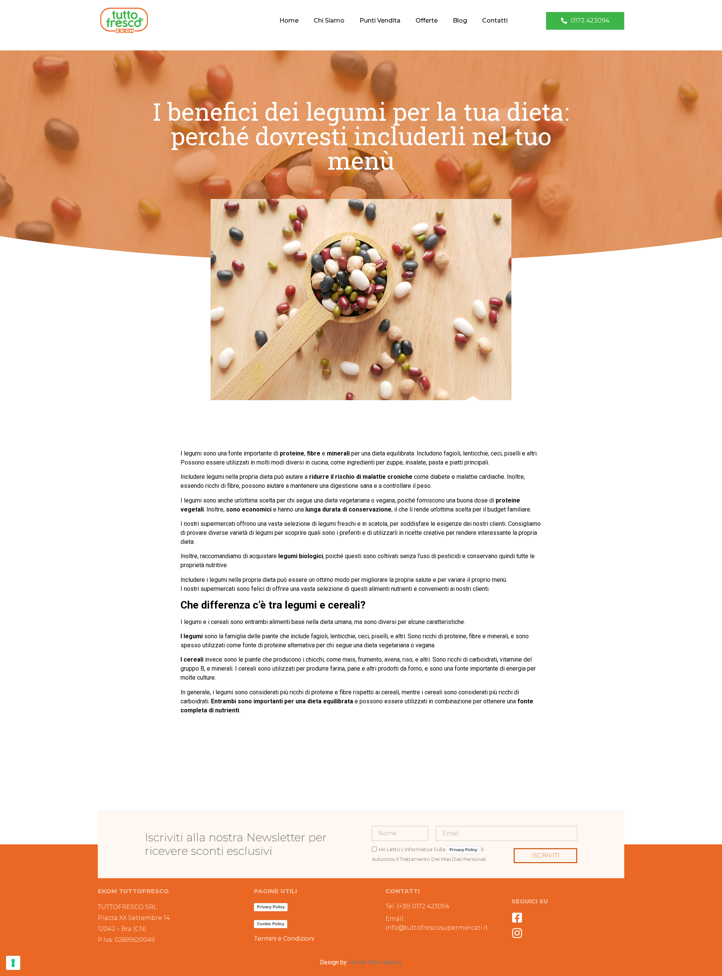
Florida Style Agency (375, 962)
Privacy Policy (463, 849)
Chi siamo (329, 20)
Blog (460, 20)
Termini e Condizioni (284, 938)
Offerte (427, 20)
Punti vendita (379, 20)
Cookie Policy (270, 923)
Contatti (495, 20)
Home (289, 20)
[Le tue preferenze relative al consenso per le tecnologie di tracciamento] (13, 963)
